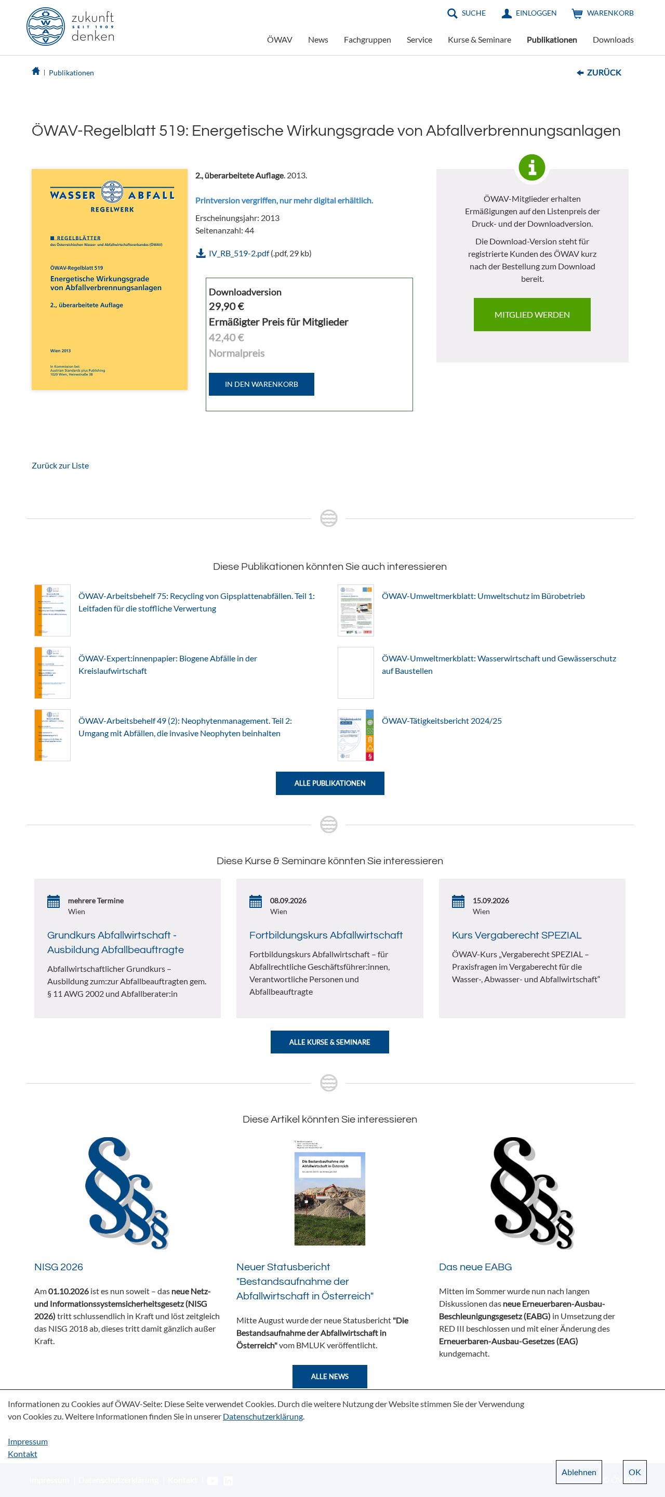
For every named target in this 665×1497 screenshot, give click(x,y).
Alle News (330, 1376)
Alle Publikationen (330, 783)
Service (419, 39)
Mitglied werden (532, 314)
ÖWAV (279, 39)
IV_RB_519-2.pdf (239, 253)
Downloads (613, 39)
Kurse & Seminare (479, 39)
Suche (474, 12)
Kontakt (22, 1454)
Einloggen (536, 12)
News (318, 39)
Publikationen (552, 39)
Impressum (28, 1441)
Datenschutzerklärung (263, 1416)
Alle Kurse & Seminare (329, 1042)
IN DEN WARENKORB (261, 384)
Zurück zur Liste (60, 465)
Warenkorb (610, 12)
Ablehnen (579, 1472)
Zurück (604, 72)
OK (635, 1472)
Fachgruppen (367, 39)
